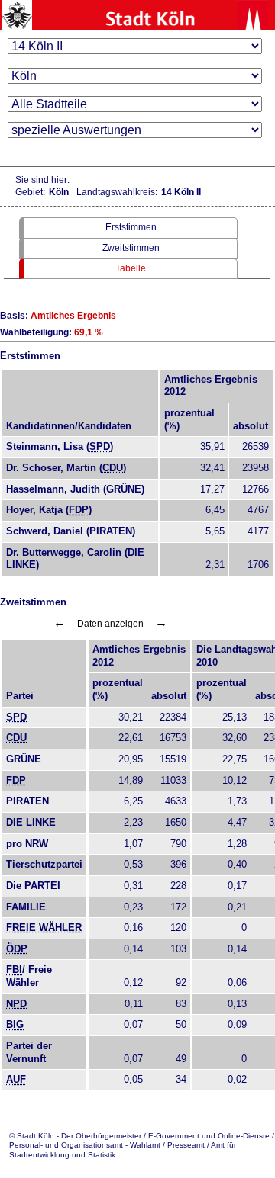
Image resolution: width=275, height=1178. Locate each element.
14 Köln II (181, 192)
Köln (59, 192)
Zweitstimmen (131, 247)
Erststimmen (131, 227)
